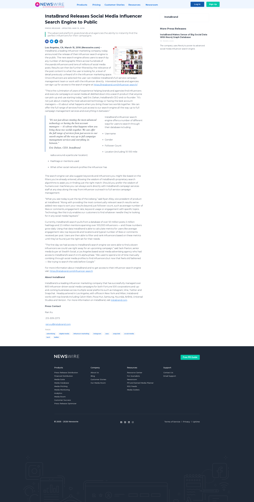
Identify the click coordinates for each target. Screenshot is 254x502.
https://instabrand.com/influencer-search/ (115, 84)
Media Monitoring (62, 390)
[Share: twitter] (51, 41)
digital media (64, 334)
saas (107, 334)
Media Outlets (133, 390)
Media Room (60, 397)
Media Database (61, 383)
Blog (93, 376)
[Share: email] (61, 41)
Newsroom (132, 379)
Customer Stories (98, 379)
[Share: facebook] (47, 41)
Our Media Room (98, 383)
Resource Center (134, 372)
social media (129, 334)
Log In (197, 4)
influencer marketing (81, 334)
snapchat (116, 334)
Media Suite (59, 379)
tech (48, 337)
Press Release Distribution (66, 372)
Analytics (58, 393)
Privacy (186, 422)
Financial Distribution (63, 376)
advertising (51, 334)
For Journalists (133, 376)
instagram (97, 334)
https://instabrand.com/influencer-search (71, 271)
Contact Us (168, 372)
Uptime (196, 422)
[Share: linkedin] (56, 41)
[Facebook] (121, 422)
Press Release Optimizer (65, 403)
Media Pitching (60, 386)
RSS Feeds (132, 386)
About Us (95, 372)
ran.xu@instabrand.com (58, 324)
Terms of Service (172, 422)
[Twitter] (125, 422)
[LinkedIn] (129, 422)
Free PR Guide (190, 357)
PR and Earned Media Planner (140, 383)
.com (119, 300)
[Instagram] (133, 422)
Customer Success (62, 400)
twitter (56, 337)
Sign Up (213, 4)
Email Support (169, 376)
